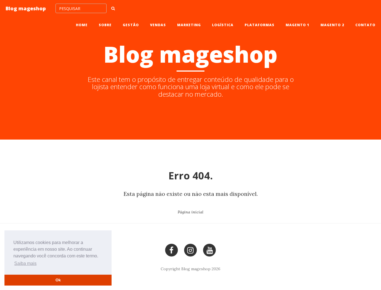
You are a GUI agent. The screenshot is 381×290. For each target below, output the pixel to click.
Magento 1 (297, 25)
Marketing (189, 25)
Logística (222, 25)
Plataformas (259, 25)
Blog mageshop (26, 8)
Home (82, 25)
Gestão (131, 25)
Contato (365, 25)
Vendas (158, 25)
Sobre (105, 25)
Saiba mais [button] (25, 263)
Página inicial (190, 212)
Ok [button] (58, 280)
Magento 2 (332, 25)
